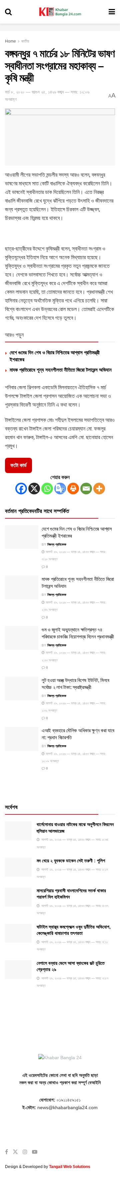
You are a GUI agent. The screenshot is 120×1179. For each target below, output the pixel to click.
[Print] (73, 488)
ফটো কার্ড (18, 465)
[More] (99, 488)
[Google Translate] (60, 488)
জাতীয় (25, 41)
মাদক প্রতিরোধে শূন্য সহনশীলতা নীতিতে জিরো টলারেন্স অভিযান (61, 370)
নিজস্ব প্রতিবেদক (56, 544)
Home (10, 41)
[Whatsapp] (47, 488)
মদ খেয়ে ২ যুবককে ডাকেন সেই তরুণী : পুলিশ (71, 860)
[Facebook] (21, 488)
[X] (34, 488)
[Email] (86, 488)
